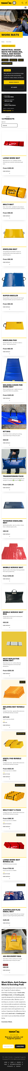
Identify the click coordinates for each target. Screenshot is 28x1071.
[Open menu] (25, 7)
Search (19, 1062)
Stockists (10, 1066)
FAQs (5, 1064)
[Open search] (22, 3)
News (12, 1062)
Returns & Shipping (15, 1064)
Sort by (3, 122)
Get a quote (14, 87)
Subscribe (20, 1046)
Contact (18, 1066)
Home (2, 41)
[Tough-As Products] (14, 1031)
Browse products (14, 82)
